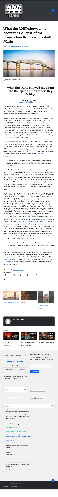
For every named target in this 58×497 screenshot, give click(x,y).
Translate (41, 398)
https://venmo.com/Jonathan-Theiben (16, 431)
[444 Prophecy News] (29, 10)
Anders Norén (13, 486)
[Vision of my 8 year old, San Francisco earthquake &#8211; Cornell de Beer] (11, 295)
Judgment (13, 25)
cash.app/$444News (11, 427)
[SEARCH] (25, 389)
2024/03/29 (25, 46)
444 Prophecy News (14, 46)
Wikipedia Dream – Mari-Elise (28, 301)
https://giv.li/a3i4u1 (11, 440)
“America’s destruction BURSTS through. (34, 221)
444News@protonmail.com (13, 362)
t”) (13, 262)
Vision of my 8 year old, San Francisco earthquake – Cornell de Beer (10, 302)
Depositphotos (18, 270)
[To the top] (53, 480)
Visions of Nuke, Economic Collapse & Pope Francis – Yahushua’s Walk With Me (44, 305)
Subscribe (35, 371)
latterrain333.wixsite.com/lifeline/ (29, 102)
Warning (6, 25)
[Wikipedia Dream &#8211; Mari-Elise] (29, 295)
